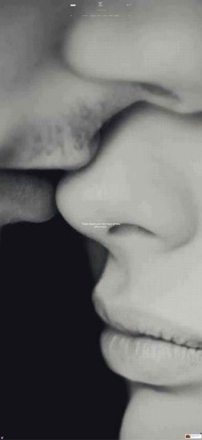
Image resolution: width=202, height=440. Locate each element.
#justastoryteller (93, 15)
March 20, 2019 (97, 229)
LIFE (101, 220)
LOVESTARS (105, 15)
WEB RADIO (116, 15)
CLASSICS (98, 220)
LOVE (104, 220)
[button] (131, 15)
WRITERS (111, 15)
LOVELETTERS (84, 15)
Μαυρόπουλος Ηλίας (104, 229)
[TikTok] (131, 5)
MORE (99, 15)
